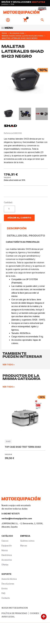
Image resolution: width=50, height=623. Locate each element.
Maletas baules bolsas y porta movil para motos (22, 35)
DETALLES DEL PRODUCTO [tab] (26, 235)
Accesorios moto (17, 33)
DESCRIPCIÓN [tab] (16, 228)
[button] (25, 20)
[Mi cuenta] (8, 20)
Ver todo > (8, 364)
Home (4, 33)
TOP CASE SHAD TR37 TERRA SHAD (23, 447)
